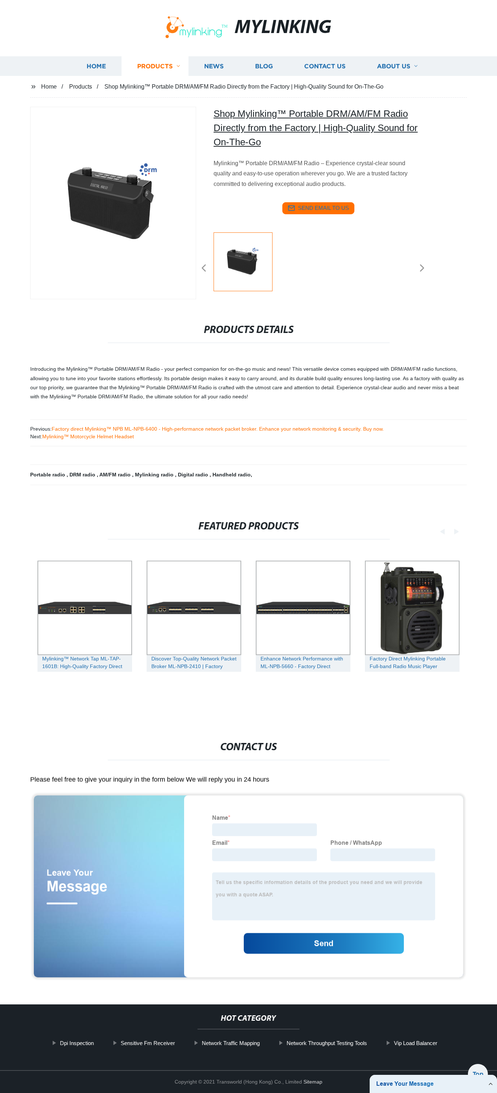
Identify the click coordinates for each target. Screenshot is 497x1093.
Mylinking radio (155, 475)
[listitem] (248, 265)
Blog (264, 66)
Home (96, 66)
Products (155, 66)
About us (393, 66)
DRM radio (83, 475)
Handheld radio (231, 475)
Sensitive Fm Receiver (147, 1043)
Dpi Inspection (77, 1043)
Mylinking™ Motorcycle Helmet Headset (88, 436)
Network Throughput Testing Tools (326, 1043)
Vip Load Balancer (415, 1043)
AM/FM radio (115, 475)
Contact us (325, 66)
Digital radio (194, 475)
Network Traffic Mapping (230, 1043)
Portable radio (48, 475)
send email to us (323, 208)
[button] (203, 268)
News (214, 66)
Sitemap (312, 1082)
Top (478, 1071)
